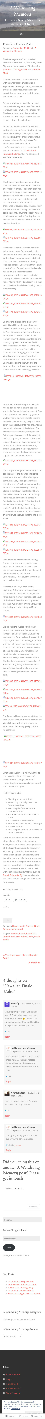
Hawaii (15, 926)
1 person (17, 1145)
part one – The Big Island (15, 69)
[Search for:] (22, 1219)
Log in (9, 1379)
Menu (22, 34)
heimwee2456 (18, 1092)
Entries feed (12, 1384)
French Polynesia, (11, 875)
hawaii (22, 933)
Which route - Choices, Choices (22, 1284)
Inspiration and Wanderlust (21, 1290)
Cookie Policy (15, 1409)
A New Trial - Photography (20, 1287)
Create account (13, 1374)
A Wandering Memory (22, 11)
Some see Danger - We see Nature (24, 1293)
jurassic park (9, 936)
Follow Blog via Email (15, 1230)
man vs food (22, 936)
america (14, 933)
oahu (14, 929)
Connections (34, 962)
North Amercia (26, 926)
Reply (7, 1036)
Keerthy (15, 1003)
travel (20, 929)
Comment (33, 1207)
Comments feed (13, 1388)
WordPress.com (13, 1393)
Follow (9, 1247)
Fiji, (21, 875)
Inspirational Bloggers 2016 (21, 1281)
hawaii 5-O (31, 933)
